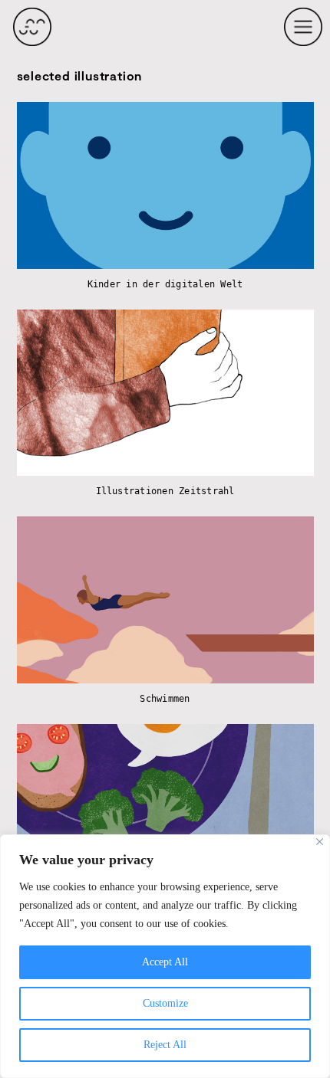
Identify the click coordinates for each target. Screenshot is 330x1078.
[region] (165, 956)
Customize (165, 1003)
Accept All (165, 962)
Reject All (165, 1044)
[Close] (319, 841)
